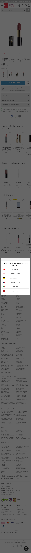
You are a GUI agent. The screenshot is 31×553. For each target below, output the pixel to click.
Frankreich (15, 282)
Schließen (28, 259)
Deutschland (15, 278)
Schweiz (15, 269)
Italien (15, 286)
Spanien (15, 291)
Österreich (15, 273)
